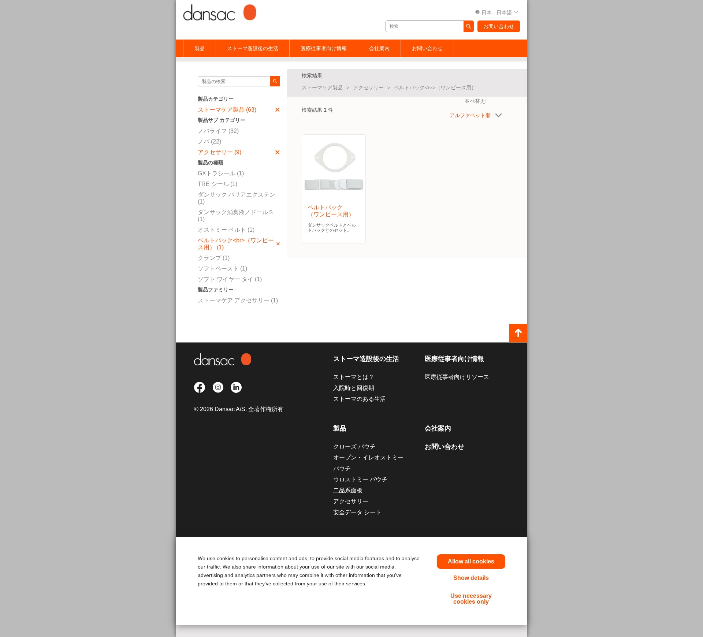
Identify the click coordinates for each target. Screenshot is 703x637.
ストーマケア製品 (322, 87)
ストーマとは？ (353, 377)
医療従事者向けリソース (457, 377)
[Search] (275, 81)
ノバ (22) (209, 141)
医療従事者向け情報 (324, 48)
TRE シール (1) (217, 184)
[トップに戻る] (518, 333)
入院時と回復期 (353, 388)
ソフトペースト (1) (222, 268)
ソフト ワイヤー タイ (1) (230, 279)
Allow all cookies (471, 561)
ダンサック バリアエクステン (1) (236, 198)
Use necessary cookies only (471, 599)
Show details (471, 578)
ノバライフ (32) (218, 131)
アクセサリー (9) (219, 152)
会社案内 (379, 48)
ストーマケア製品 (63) (227, 110)
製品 (199, 48)
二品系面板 (347, 490)
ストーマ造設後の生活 (252, 48)
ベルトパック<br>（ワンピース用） (435, 87)
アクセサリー (368, 87)
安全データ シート (357, 512)
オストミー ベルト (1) (226, 230)
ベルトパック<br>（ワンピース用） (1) (236, 243)
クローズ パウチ (354, 446)
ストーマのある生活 (359, 399)
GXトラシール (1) (221, 173)
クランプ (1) (214, 258)
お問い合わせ (498, 26)
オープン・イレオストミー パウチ (368, 463)
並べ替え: (476, 101)
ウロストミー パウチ (360, 479)
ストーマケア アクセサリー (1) (238, 300)
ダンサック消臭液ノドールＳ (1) (236, 215)
